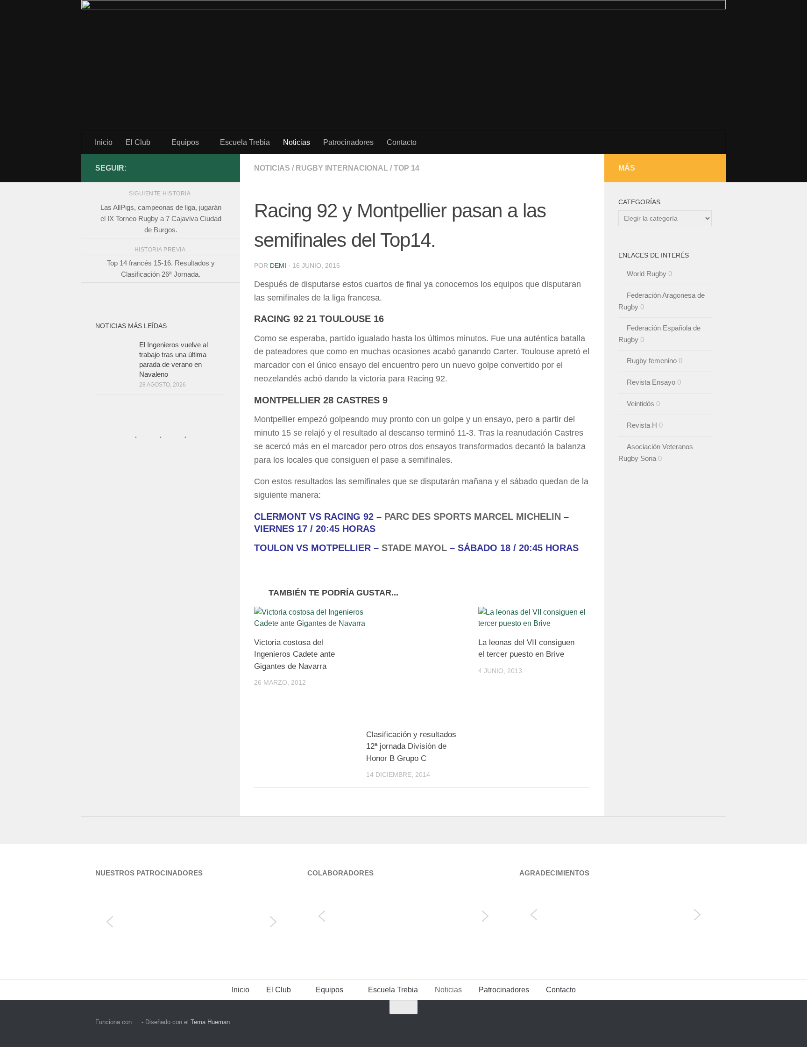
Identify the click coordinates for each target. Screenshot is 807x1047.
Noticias (296, 142)
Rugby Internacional (342, 168)
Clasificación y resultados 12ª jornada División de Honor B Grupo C (411, 746)
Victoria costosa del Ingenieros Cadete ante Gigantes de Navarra (294, 654)
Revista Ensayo (651, 382)
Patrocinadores (348, 142)
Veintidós (640, 404)
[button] (109, 921)
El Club (138, 142)
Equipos (185, 142)
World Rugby (646, 274)
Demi (278, 265)
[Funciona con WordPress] (137, 1022)
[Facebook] (220, 167)
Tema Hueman (210, 1021)
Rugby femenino (652, 361)
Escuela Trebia (245, 142)
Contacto (402, 142)
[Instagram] (205, 167)
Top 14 (406, 168)
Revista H (642, 425)
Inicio (104, 142)
